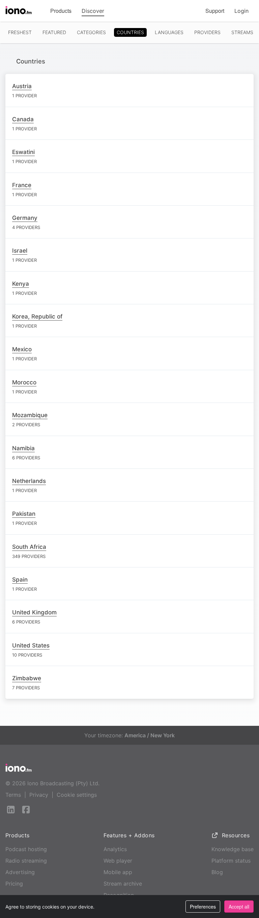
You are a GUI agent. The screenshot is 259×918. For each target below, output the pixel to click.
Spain (20, 579)
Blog (217, 872)
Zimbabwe (26, 678)
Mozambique (30, 415)
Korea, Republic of (37, 316)
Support (214, 11)
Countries (130, 32)
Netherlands (29, 481)
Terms (13, 794)
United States (31, 645)
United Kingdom (34, 612)
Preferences (203, 906)
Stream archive (123, 883)
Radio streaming (26, 860)
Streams (242, 32)
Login (241, 10)
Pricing (14, 883)
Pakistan (23, 513)
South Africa (29, 546)
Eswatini (23, 152)
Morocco (24, 382)
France (21, 185)
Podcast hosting (26, 849)
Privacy (38, 794)
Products (60, 11)
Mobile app (118, 872)
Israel (19, 250)
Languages (169, 32)
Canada (23, 119)
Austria (22, 86)
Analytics (115, 849)
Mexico (22, 349)
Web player (118, 860)
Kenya (20, 283)
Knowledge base (232, 849)
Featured (54, 32)
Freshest (20, 32)
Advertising (20, 872)
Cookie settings (77, 794)
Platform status (231, 860)
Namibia (23, 448)
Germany (24, 217)
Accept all (239, 906)
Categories (91, 32)
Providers (207, 32)
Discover (93, 10)
